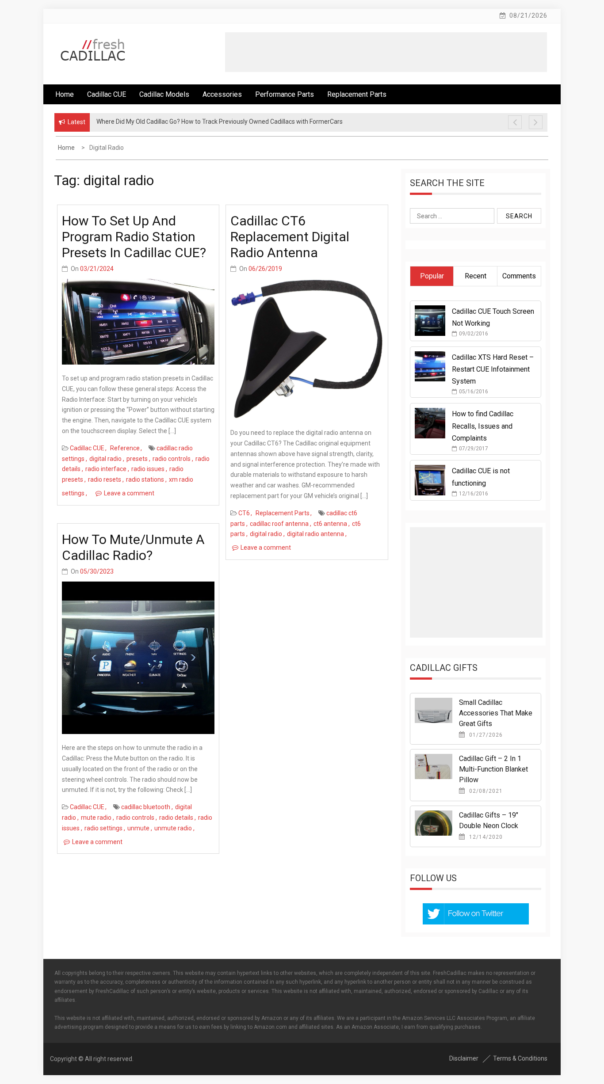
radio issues (147, 468)
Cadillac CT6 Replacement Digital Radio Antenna (289, 236)
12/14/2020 (485, 837)
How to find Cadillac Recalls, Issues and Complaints (482, 426)
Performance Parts (284, 94)
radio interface (105, 468)
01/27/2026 (485, 735)
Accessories (222, 94)
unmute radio (173, 828)
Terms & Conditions (520, 1058)
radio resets (104, 479)
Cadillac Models (164, 94)
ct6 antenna (330, 523)
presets (137, 458)
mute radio (96, 817)
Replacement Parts (356, 94)
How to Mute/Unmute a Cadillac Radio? (133, 547)
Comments (519, 276)
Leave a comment (129, 493)
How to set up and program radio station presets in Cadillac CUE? (134, 236)
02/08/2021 (485, 791)
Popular (432, 276)
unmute (138, 828)
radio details (176, 817)
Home (64, 94)
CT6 (244, 513)
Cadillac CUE (106, 94)
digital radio (105, 458)
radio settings (103, 828)
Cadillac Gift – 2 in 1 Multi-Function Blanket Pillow (493, 769)
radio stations (145, 479)
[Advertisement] (386, 52)
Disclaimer (463, 1058)
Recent (475, 276)
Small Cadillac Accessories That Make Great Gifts (495, 713)
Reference (125, 448)
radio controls (172, 458)
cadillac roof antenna (279, 523)
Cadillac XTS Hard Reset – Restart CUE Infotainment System (493, 369)
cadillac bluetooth (145, 806)
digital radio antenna (315, 533)
